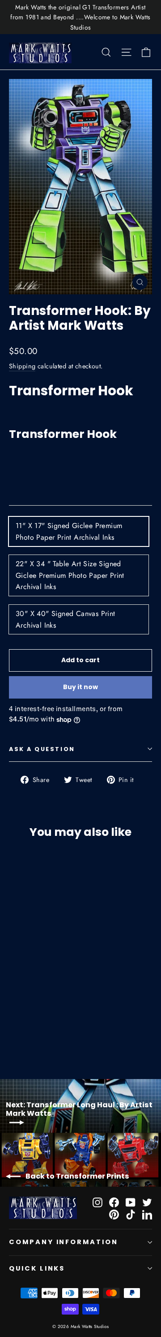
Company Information (63, 1241)
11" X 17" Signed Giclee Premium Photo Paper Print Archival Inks (69, 531)
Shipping (22, 366)
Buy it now (80, 686)
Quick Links (37, 1268)
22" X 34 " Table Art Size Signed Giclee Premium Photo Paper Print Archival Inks (70, 575)
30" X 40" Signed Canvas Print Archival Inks (65, 619)
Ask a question (42, 749)
